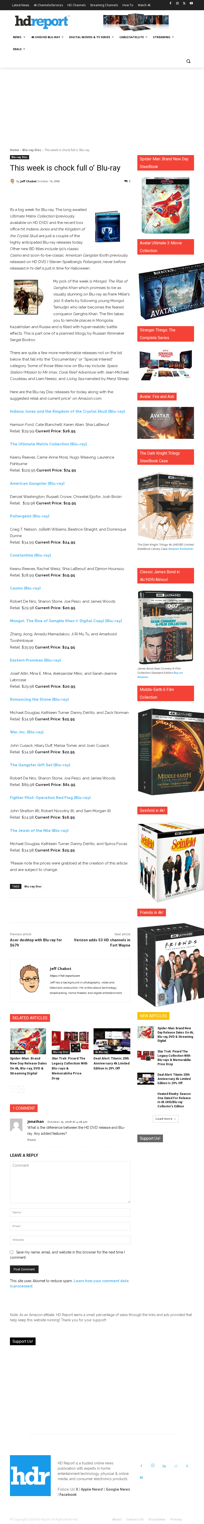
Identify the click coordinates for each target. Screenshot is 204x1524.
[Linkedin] (164, 1466)
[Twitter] (184, 3)
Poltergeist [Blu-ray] (29, 516)
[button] (188, 61)
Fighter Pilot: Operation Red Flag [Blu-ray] (50, 797)
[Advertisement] (102, 105)
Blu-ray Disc (31, 150)
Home (14, 150)
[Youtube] (191, 3)
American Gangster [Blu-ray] (37, 483)
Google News (118, 1489)
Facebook (68, 1495)
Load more (163, 1119)
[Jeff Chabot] (13, 181)
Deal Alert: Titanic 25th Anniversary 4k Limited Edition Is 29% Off (112, 1063)
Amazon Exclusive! (181, 549)
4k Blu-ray (17, 1052)
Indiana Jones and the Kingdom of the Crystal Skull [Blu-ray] (67, 411)
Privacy (176, 1519)
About (117, 1519)
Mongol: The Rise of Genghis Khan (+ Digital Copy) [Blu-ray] (66, 621)
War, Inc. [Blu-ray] (27, 732)
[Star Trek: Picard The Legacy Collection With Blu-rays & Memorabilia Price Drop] (70, 1041)
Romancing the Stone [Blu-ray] (39, 699)
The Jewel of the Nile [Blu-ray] (39, 830)
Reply (31, 1140)
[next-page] (21, 1089)
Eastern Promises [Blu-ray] (35, 660)
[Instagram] (177, 3)
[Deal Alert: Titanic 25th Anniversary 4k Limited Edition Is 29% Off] (112, 1041)
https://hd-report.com (65, 975)
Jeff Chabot (28, 181)
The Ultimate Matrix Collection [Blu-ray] (48, 444)
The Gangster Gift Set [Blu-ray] (40, 765)
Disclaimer (157, 1519)
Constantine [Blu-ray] (30, 555)
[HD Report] (42, 22)
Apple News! (92, 1489)
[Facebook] (170, 3)
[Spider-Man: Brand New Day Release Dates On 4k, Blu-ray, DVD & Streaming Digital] (28, 1041)
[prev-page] (13, 1089)
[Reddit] (176, 1466)
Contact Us (135, 1519)
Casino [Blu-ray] (25, 588)
